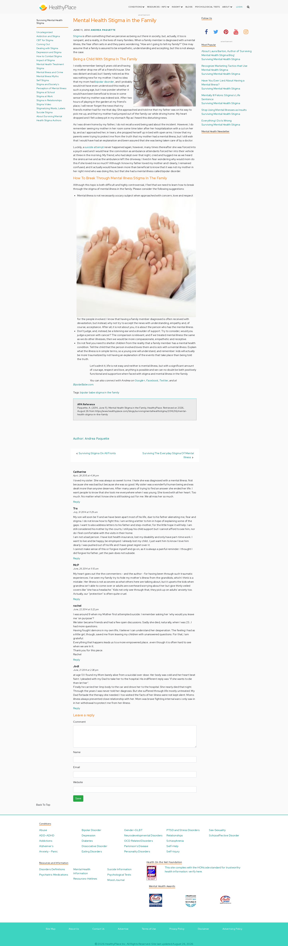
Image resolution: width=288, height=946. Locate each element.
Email (76, 767)
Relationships (174, 835)
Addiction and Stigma (48, 36)
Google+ (140, 380)
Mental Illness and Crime (49, 72)
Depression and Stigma (48, 52)
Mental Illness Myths (47, 76)
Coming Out (43, 44)
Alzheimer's (46, 846)
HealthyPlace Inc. (115, 944)
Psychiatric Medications (53, 874)
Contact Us (98, 928)
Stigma (77, 36)
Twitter (163, 380)
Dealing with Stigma (47, 48)
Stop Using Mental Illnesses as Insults (224, 110)
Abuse (43, 830)
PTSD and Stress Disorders (183, 830)
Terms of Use (149, 928)
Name (77, 752)
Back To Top (43, 804)
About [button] (226, 7)
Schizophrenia (175, 841)
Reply (76, 502)
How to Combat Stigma (49, 56)
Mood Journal (115, 880)
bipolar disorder (104, 81)
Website (78, 782)
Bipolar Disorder (91, 830)
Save (78, 798)
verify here (195, 871)
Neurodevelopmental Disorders (143, 835)
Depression (89, 835)
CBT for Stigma (44, 40)
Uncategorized (44, 32)
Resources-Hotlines (85, 878)
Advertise (123, 928)
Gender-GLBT (133, 830)
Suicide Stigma (44, 112)
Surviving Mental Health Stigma (221, 59)
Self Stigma (42, 80)
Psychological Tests (207, 7)
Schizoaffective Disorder (224, 835)
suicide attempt (94, 147)
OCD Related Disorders (138, 841)
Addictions (45, 841)
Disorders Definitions (52, 869)
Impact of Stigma (45, 60)
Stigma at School (45, 92)
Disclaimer (203, 928)
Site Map (50, 928)
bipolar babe (87, 392)
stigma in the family (107, 392)
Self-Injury (173, 851)
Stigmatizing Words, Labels (50, 108)
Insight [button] (176, 7)
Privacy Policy (176, 928)
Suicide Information (119, 869)
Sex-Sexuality (217, 830)
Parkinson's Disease (136, 846)
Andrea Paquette (103, 30)
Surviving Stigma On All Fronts (97, 453)
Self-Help (172, 846)
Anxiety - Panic (48, 851)
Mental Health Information (81, 871)
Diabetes (87, 841)
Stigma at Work (44, 96)
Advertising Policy (232, 928)
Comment (79, 722)
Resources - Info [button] (157, 7)
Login (239, 7)
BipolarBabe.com (83, 384)
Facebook (152, 380)
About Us (74, 928)
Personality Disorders (137, 851)
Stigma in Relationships (49, 100)
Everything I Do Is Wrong (217, 120)
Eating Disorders (92, 851)
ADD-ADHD (46, 835)
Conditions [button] (135, 7)
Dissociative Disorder (94, 846)
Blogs (189, 7)
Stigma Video (43, 104)
